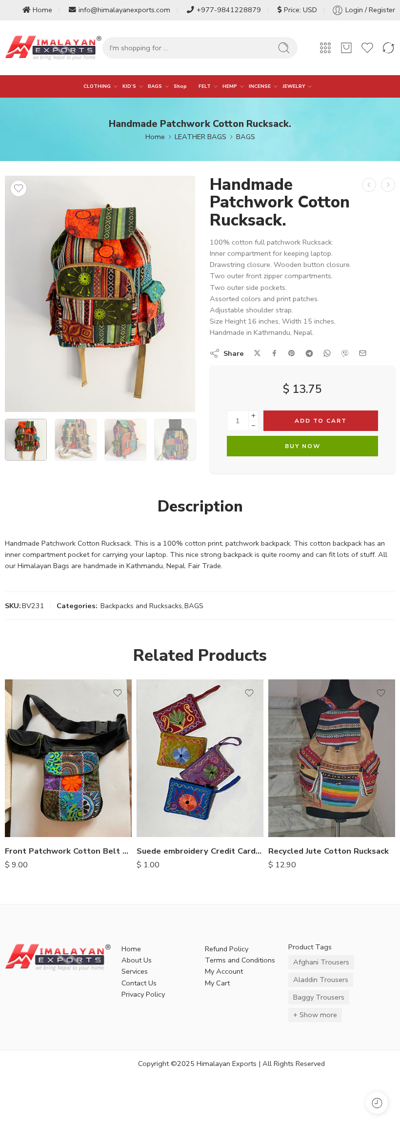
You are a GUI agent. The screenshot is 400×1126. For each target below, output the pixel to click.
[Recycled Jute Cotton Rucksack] (331, 758)
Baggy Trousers (318, 997)
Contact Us (139, 983)
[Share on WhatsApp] (327, 353)
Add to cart (321, 421)
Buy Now (302, 446)
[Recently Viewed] (377, 1103)
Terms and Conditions (240, 960)
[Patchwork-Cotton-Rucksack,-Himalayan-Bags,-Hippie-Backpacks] (100, 294)
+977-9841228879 (229, 10)
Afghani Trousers (321, 962)
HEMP (229, 86)
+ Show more (315, 1015)
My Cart (217, 983)
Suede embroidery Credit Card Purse (200, 851)
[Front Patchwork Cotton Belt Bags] (68, 758)
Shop (180, 86)
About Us (136, 960)
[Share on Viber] (345, 353)
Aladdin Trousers (320, 979)
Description (200, 506)
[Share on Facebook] (274, 353)
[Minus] (253, 426)
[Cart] (346, 48)
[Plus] (253, 415)
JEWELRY (293, 86)
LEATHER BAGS (200, 137)
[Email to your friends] (363, 353)
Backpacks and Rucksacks (141, 606)
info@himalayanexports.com (124, 10)
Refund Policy (226, 949)
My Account (224, 971)
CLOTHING (97, 86)
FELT (205, 86)
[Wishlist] (18, 188)
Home (42, 10)
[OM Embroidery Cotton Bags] (388, 185)
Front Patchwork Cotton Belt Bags (68, 851)
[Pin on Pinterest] (292, 353)
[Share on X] (257, 353)
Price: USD (300, 10)
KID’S (129, 86)
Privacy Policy (143, 994)
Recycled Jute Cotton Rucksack (328, 851)
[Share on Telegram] (309, 353)
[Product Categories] (325, 48)
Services (134, 971)
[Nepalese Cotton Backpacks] (369, 185)
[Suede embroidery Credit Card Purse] (200, 758)
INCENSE (260, 86)
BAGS (155, 86)
